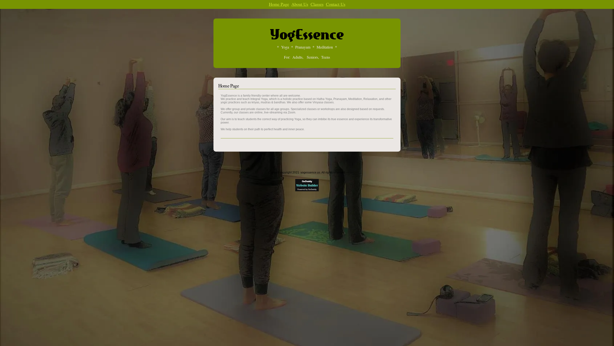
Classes (317, 4)
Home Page (279, 4)
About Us (299, 4)
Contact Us (335, 4)
